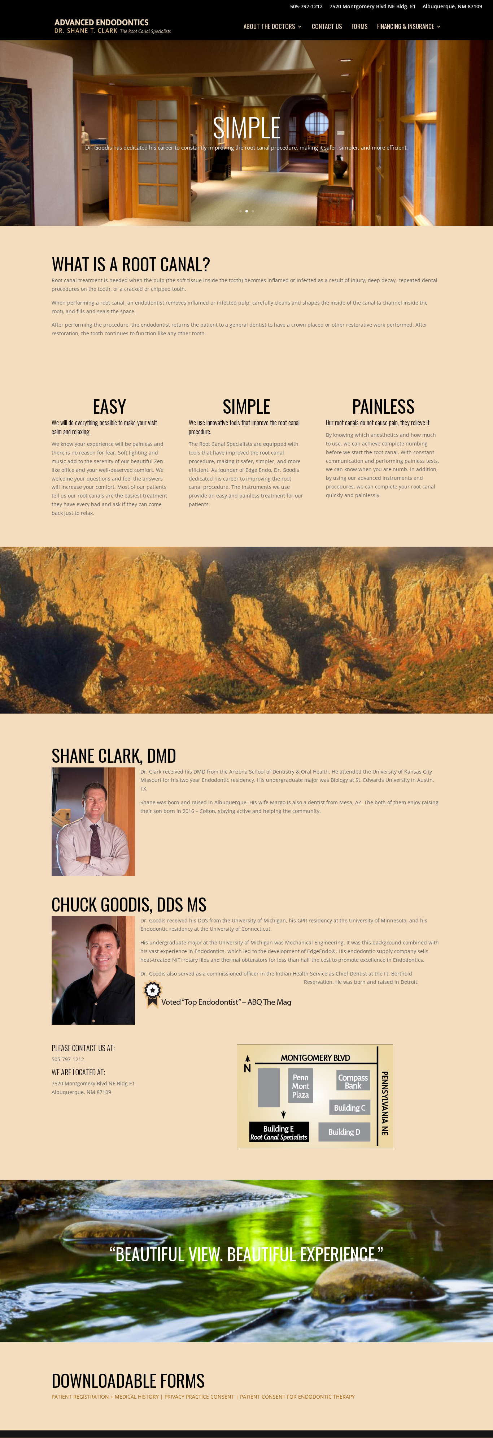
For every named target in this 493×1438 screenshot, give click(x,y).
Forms (360, 27)
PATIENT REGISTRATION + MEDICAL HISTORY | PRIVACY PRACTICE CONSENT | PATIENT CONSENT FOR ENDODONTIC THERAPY (203, 1396)
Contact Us (327, 27)
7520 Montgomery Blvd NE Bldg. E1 (373, 7)
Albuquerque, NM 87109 (452, 7)
